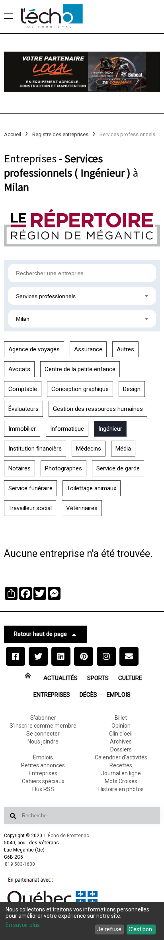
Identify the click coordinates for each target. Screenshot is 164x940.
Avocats (19, 369)
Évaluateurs (23, 408)
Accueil (12, 134)
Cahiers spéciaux (43, 781)
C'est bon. (141, 929)
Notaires (19, 468)
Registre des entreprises (60, 134)
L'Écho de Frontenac (66, 835)
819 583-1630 (20, 864)
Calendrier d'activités (121, 757)
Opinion (121, 725)
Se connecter (43, 733)
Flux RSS (43, 789)
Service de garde (118, 468)
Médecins (88, 448)
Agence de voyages (34, 349)
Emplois (119, 694)
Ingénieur (110, 428)
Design (132, 389)
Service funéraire (30, 488)
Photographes (63, 468)
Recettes (120, 765)
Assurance (88, 349)
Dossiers (121, 749)
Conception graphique (80, 389)
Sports (98, 678)
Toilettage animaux (91, 488)
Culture (130, 678)
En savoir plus (23, 925)
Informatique (67, 428)
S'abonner (43, 718)
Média (123, 448)
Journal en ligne (121, 773)
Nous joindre (43, 741)
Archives (121, 741)
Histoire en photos (121, 789)
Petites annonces (43, 765)
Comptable (22, 389)
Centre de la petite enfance (80, 369)
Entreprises (51, 694)
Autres (125, 349)
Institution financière (35, 448)
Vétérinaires (82, 508)
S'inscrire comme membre (43, 725)
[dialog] (82, 921)
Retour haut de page (40, 634)
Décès (88, 694)
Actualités (60, 678)
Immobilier (22, 428)
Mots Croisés (121, 781)
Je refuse (109, 929)
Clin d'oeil (121, 733)
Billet (121, 718)
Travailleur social (30, 508)
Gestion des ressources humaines (98, 408)
